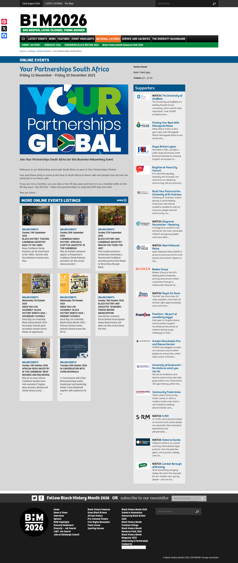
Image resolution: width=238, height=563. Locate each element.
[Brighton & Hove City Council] (143, 170)
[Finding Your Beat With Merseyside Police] (143, 124)
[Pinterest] (4, 21)
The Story (69, 3)
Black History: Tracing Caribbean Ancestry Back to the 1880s (35, 242)
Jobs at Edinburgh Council (66, 534)
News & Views (60, 512)
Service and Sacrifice (136, 39)
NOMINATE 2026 (52, 44)
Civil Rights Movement (99, 522)
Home (22, 51)
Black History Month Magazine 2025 (132, 536)
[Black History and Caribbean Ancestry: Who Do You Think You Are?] (112, 215)
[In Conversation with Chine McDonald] (74, 348)
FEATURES (64, 39)
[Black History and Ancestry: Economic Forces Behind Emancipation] (112, 283)
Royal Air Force (171, 293)
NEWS (52, 39)
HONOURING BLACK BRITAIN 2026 (82, 44)
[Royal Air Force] (143, 294)
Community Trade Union (166, 392)
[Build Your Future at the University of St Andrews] (143, 193)
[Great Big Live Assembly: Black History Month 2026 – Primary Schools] (74, 283)
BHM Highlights (61, 522)
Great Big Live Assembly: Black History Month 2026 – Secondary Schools (34, 311)
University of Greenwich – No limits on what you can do (167, 368)
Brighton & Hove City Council (164, 168)
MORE (120, 200)
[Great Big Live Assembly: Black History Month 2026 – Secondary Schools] (36, 283)
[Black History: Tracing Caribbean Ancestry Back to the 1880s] (36, 215)
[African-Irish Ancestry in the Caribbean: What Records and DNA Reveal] (36, 348)
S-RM (165, 416)
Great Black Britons (97, 512)
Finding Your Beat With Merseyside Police (165, 124)
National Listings (108, 39)
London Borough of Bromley (167, 465)
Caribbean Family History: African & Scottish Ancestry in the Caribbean (72, 243)
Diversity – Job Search (65, 528)
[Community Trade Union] (143, 393)
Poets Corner (94, 525)
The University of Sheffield (167, 97)
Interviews (59, 515)
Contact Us (127, 544)
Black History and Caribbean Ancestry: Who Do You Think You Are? (110, 243)
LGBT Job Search (62, 531)
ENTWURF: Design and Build (204, 557)
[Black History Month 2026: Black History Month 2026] (53, 23)
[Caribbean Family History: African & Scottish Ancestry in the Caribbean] (74, 215)
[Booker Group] (143, 269)
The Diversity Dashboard (168, 39)
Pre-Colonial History (98, 518)
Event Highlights (83, 39)
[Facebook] (4, 35)
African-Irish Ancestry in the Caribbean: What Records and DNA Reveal (36, 371)
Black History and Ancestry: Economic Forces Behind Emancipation (109, 308)
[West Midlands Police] (143, 247)
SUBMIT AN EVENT (31, 44)
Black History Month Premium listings (132, 523)
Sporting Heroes (96, 528)
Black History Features (99, 509)
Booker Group (160, 269)
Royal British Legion (164, 146)
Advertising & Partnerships (135, 540)
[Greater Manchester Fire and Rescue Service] (143, 341)
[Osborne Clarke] (143, 442)
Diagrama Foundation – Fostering (165, 223)
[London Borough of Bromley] (143, 465)
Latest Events (37, 39)
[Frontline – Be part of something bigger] (143, 314)
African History (95, 515)
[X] (4, 28)
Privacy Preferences (134, 547)
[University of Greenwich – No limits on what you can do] (143, 366)
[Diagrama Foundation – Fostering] (143, 223)
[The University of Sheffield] (143, 97)
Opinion (57, 518)
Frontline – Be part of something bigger (164, 315)
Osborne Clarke (171, 440)
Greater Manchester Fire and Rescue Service (166, 342)
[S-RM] (143, 417)
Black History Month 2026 (134, 509)
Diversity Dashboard (64, 525)
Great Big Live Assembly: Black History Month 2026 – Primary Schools (72, 311)
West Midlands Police (166, 247)
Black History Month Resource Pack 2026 (122, 44)
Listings (31, 51)
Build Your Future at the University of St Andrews (167, 192)
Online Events (44, 51)
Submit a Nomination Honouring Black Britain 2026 (133, 515)
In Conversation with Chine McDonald (72, 370)
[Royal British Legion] (143, 150)
